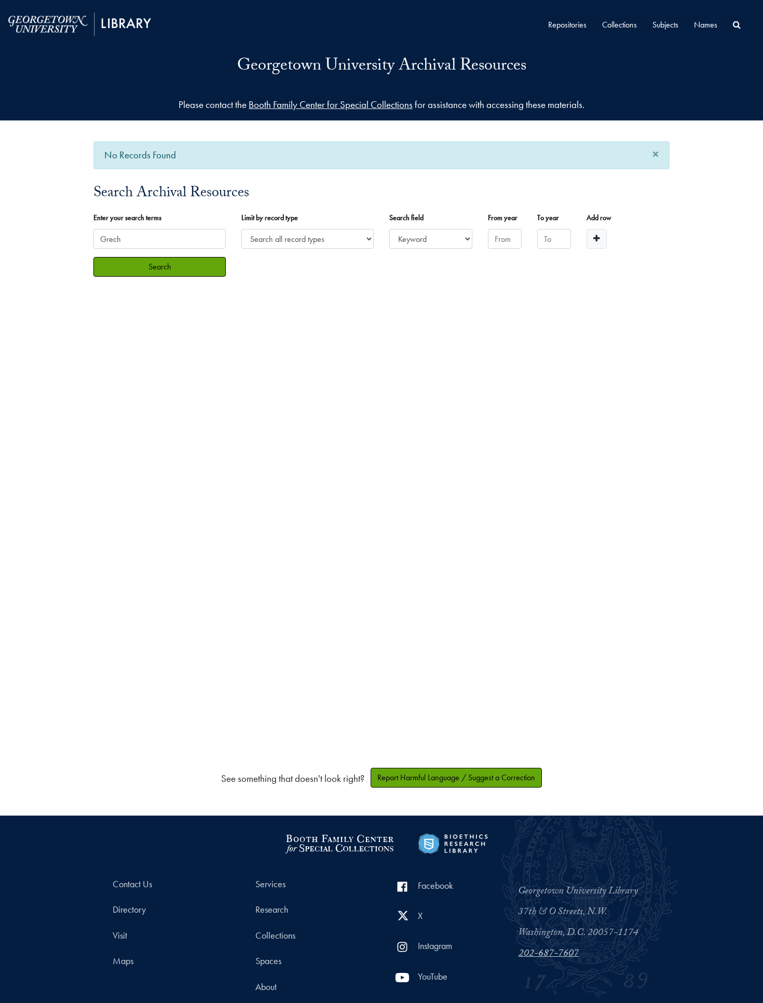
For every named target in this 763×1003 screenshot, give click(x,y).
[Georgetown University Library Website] (79, 23)
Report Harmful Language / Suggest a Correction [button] (456, 777)
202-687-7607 (549, 954)
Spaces (268, 961)
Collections (619, 24)
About (266, 987)
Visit (120, 935)
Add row (599, 217)
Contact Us (132, 884)
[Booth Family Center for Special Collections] (339, 842)
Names (705, 24)
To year (548, 217)
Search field (406, 217)
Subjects (665, 24)
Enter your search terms (127, 217)
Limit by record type (269, 217)
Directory (129, 909)
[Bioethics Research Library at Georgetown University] (453, 842)
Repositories (567, 24)
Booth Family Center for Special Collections (331, 104)
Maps (123, 961)
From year (502, 217)
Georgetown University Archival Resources (381, 67)
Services (270, 884)
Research (271, 909)
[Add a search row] (597, 239)
